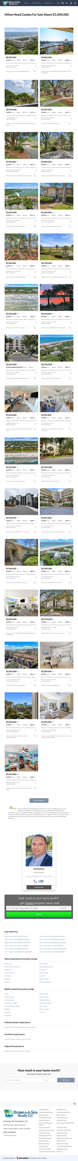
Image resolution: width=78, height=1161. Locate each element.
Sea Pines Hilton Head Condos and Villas (18, 1039)
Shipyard (7, 979)
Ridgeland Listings (62, 1149)
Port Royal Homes (44, 1127)
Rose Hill (7, 1012)
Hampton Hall (44, 997)
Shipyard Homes (44, 1115)
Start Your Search (39, 800)
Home (26, 3)
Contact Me (39, 887)
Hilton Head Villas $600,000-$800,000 (17, 942)
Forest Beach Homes (45, 1117)
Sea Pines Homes (44, 1109)
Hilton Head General (46, 967)
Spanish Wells (44, 979)
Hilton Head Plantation (12, 967)
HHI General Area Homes (46, 1130)
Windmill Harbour (45, 982)
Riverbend (8, 1015)
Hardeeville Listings (62, 1143)
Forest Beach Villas (62, 1117)
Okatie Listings (43, 1146)
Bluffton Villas (61, 1141)
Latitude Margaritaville (12, 1006)
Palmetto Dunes (10, 973)
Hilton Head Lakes (45, 1003)
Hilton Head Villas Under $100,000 (16, 936)
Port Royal (8, 976)
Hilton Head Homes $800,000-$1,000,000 (18, 952)
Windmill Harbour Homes (64, 1138)
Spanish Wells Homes (45, 1138)
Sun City (42, 1012)
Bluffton (48, 3)
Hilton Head (36, 3)
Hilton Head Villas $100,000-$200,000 (52, 936)
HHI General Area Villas (64, 1130)
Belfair (7, 994)
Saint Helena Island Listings (47, 1151)
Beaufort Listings (44, 1143)
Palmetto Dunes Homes (46, 1112)
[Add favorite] (35, 66)
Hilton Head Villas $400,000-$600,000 (52, 939)
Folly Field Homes (44, 1120)
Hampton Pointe (44, 1000)
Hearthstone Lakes (11, 1003)
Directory (60, 1151)
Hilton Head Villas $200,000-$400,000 (17, 939)
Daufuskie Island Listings (64, 1146)
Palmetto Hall (43, 973)
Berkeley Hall (43, 994)
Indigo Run (8, 970)
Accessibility (33, 1158)
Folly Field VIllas (62, 1120)
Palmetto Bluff (44, 1009)
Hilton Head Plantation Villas (65, 1123)
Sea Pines (42, 976)
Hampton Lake (9, 1000)
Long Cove (42, 970)
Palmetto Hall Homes (45, 1135)
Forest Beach (43, 964)
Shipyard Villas (61, 1115)
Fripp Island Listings (45, 1149)
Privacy (44, 1158)
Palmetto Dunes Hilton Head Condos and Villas (20, 1027)
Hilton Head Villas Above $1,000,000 (17, 945)
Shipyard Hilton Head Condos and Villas (18, 1051)
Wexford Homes (61, 1135)
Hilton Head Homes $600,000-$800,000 (52, 949)
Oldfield (7, 1009)
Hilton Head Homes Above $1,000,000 (52, 952)
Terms (39, 1158)
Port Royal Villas (62, 1127)
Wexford (7, 982)
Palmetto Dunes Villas (63, 1112)
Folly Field (8, 964)
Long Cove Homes (62, 1133)
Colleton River (9, 997)
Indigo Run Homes (44, 1133)
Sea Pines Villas (61, 1109)
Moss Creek (43, 1006)
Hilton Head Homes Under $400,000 (51, 945)
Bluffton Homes (43, 1141)
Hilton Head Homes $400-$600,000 (16, 949)
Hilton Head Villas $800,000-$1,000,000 (52, 942)
